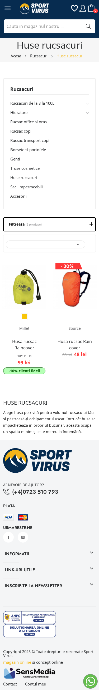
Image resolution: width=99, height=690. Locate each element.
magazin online (17, 662)
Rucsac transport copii (30, 140)
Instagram (23, 537)
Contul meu (35, 684)
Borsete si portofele (28, 149)
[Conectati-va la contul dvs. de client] (82, 8)
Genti (15, 159)
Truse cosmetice (25, 168)
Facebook (8, 537)
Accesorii (18, 196)
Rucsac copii (21, 131)
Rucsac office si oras (28, 121)
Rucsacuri (22, 89)
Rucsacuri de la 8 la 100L (32, 103)
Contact (10, 684)
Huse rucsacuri (23, 177)
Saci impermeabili (26, 186)
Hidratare (18, 112)
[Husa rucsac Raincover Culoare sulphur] (24, 317)
